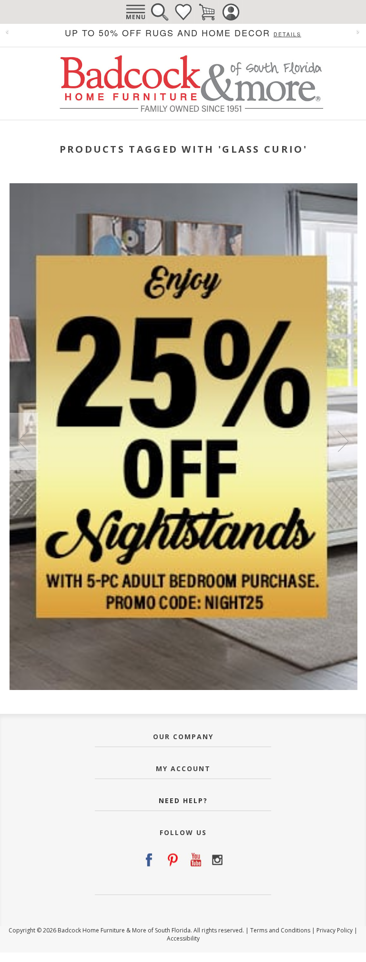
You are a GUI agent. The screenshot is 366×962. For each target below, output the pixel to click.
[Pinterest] (171, 860)
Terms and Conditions (280, 930)
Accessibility (183, 938)
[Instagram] (217, 860)
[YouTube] (194, 860)
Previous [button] (24, 441)
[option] (183, 436)
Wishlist (183, 12)
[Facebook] (148, 860)
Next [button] (343, 441)
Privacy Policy (334, 930)
